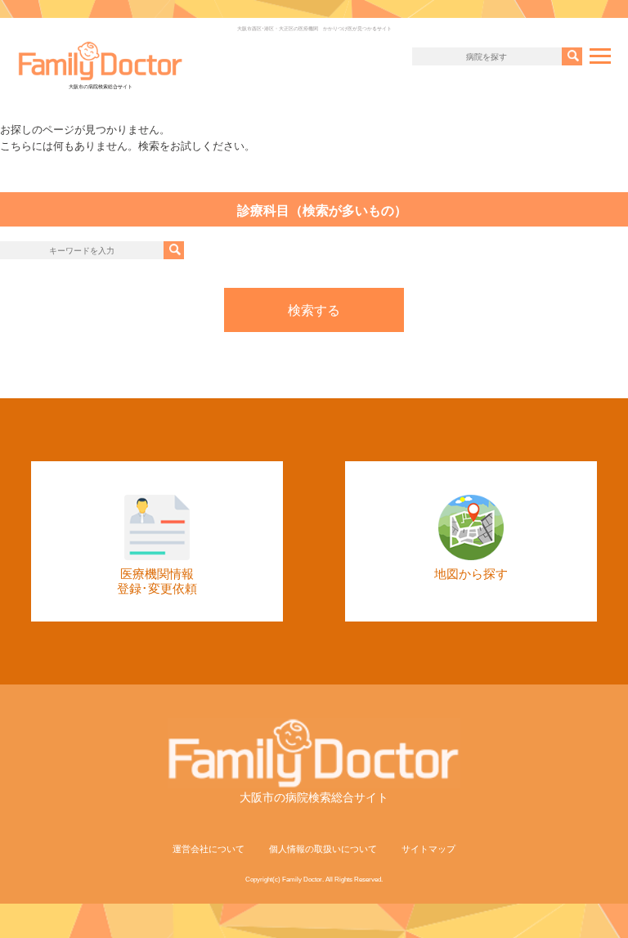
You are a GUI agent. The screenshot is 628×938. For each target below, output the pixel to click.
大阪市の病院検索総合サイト (100, 86)
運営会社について (208, 849)
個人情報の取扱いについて (323, 849)
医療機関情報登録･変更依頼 (157, 581)
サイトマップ (428, 849)
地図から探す (471, 574)
